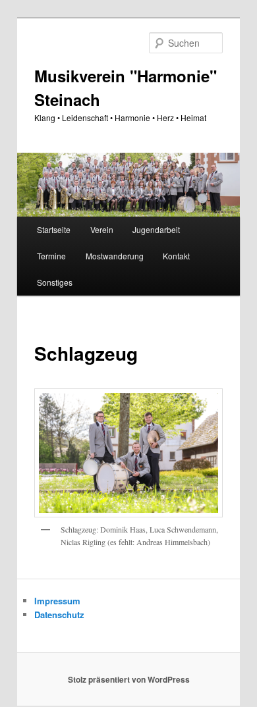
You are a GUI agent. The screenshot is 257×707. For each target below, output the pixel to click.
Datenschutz (59, 614)
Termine (51, 255)
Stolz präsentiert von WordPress (129, 679)
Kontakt (176, 255)
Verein (101, 229)
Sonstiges (54, 282)
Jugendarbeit (156, 229)
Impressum (57, 600)
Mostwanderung (115, 255)
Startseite (54, 229)
